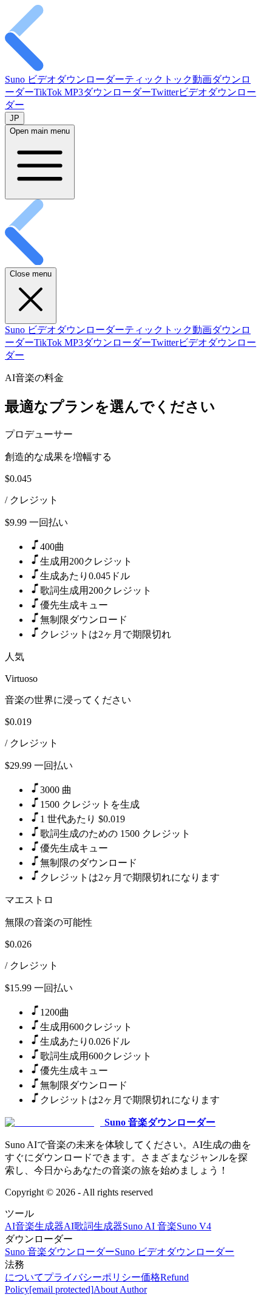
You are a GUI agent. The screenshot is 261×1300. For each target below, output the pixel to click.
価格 (150, 1277)
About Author (120, 1289)
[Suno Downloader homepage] (130, 68)
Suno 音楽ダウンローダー (60, 1252)
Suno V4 (194, 1226)
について (24, 1277)
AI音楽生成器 (34, 1226)
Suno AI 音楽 (150, 1226)
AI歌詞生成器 (93, 1226)
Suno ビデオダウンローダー (64, 79)
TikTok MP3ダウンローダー (92, 92)
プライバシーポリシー (92, 1277)
